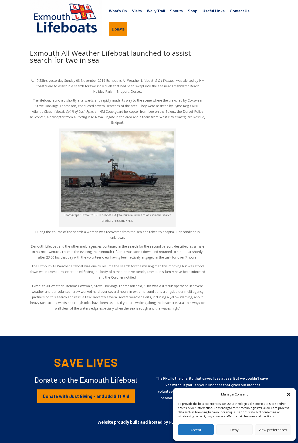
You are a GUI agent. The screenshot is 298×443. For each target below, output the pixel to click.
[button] (288, 394)
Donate (118, 29)
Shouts (176, 11)
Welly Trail (156, 11)
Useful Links (214, 11)
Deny (234, 429)
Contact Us (240, 11)
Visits (137, 11)
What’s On (118, 11)
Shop (192, 11)
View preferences (273, 429)
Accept (195, 429)
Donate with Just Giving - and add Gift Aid (86, 396)
